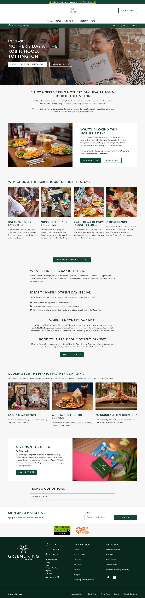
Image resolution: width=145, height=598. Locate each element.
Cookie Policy (92, 594)
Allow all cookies (126, 6)
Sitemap (116, 594)
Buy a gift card (26, 472)
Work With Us (111, 564)
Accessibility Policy (77, 594)
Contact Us (78, 549)
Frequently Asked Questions (84, 579)
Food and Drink (79, 554)
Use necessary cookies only (126, 13)
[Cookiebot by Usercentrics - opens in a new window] (15, 25)
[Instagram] (114, 577)
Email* (88, 512)
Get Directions (50, 577)
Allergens (77, 574)
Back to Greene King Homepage (117, 569)
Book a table (112, 160)
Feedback (77, 569)
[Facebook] (108, 577)
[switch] (65, 25)
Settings (116, 26)
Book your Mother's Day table (72, 260)
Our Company (111, 559)
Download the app (113, 549)
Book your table (72, 354)
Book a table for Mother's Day (28, 64)
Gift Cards (77, 564)
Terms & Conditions (130, 594)
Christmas (77, 559)
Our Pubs (109, 554)
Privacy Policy (105, 594)
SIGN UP (125, 517)
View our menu (61, 64)
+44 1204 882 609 (52, 550)
